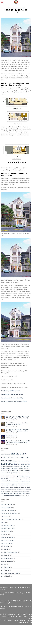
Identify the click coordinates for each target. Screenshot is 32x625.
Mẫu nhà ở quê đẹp (15, 483)
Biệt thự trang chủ (7, 504)
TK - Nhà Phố (21, 8)
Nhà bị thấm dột (6, 487)
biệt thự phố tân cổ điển (17, 466)
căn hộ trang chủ (6, 507)
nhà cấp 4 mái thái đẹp (14, 487)
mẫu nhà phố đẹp (26, 481)
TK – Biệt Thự (5, 567)
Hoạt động (4, 534)
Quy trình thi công (7, 540)
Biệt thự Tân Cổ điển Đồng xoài (20, 471)
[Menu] (2, 2)
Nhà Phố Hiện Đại (11, 436)
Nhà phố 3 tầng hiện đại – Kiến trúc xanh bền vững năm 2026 (17, 423)
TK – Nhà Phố (5, 576)
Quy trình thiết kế (6, 543)
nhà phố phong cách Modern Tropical (12, 489)
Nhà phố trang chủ (12, 8)
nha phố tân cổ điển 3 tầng (11, 485)
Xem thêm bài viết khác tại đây (10, 391)
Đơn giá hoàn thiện (7, 525)
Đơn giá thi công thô (7, 528)
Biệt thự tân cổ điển (17, 468)
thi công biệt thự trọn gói (6, 491)
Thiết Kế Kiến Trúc (7, 561)
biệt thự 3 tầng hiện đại (15, 457)
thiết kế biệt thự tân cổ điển (14, 493)
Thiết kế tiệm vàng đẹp (25, 495)
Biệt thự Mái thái (9, 464)
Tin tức (3, 564)
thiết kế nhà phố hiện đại (12, 496)
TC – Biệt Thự (5, 546)
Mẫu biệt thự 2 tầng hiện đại (10, 476)
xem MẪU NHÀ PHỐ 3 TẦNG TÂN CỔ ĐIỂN (14, 401)
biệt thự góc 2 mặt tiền (17, 461)
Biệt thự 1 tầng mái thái (5, 454)
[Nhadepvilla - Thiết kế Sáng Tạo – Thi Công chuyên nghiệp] (16, 2)
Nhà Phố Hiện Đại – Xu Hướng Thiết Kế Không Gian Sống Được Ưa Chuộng (18, 441)
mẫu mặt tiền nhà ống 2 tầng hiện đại (16, 479)
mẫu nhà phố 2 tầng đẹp (18, 481)
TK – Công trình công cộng (9, 573)
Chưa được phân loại (7, 510)
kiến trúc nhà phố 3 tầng (21, 474)
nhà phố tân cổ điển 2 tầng (25, 489)
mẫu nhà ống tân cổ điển (6, 483)
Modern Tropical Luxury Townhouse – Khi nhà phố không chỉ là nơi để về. (18, 430)
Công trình (4, 516)
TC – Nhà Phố (5, 555)
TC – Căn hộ (4, 549)
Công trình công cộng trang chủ (11, 519)
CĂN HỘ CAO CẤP (4, 472)
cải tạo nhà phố (13, 473)
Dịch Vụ (3, 522)
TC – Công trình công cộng (9, 552)
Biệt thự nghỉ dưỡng (8, 466)
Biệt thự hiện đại (25, 461)
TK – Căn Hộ (5, 570)
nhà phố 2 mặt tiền (22, 487)
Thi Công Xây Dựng (7, 558)
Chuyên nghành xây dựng (9, 513)
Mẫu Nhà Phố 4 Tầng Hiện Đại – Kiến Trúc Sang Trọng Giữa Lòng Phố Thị (17, 417)
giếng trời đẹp (5, 474)
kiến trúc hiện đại (12, 474)
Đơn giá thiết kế (6, 531)
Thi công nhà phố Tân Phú (16, 491)
